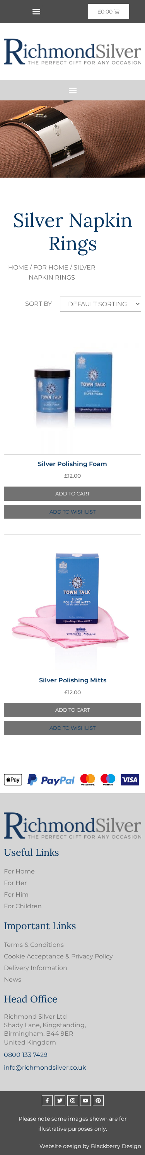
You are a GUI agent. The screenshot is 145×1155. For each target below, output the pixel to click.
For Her (15, 883)
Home (18, 267)
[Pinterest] (98, 1100)
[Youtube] (85, 1100)
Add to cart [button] (72, 493)
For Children (23, 906)
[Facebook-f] (47, 1100)
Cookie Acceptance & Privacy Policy (58, 956)
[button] (36, 11)
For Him (16, 894)
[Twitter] (60, 1100)
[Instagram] (72, 1100)
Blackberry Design (116, 1146)
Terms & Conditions (34, 944)
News (12, 979)
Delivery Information (35, 968)
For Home (50, 267)
